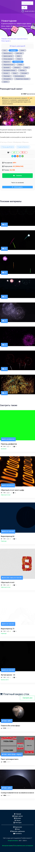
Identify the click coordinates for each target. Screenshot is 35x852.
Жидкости (6, 61)
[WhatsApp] (22, 156)
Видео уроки (18, 816)
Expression (18, 827)
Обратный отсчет (8, 64)
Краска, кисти (7, 53)
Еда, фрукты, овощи (9, 70)
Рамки (20, 64)
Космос (6, 73)
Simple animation (13, 840)
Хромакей (6, 67)
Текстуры (18, 822)
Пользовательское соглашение (23, 845)
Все (5, 50)
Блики (22, 50)
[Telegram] (20, 156)
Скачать (18, 175)
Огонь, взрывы (8, 59)
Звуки (18, 820)
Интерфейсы (7, 79)
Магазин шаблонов (18, 831)
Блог (18, 829)
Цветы (6, 81)
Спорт (26, 67)
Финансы (17, 67)
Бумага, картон (8, 56)
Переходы (7, 76)
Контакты (18, 833)
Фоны (15, 73)
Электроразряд (19, 76)
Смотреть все (27, 698)
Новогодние (17, 61)
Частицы (13, 50)
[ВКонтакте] (15, 156)
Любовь (22, 70)
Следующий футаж (22, 147)
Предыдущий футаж (8, 147)
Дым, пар (19, 53)
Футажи (18, 818)
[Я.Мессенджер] (12, 156)
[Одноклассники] (17, 156)
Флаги (19, 59)
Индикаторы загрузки (22, 79)
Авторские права (7, 845)
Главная (4, 39)
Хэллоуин (24, 73)
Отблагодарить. (18, 187)
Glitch (18, 56)
